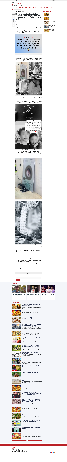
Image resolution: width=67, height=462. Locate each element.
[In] (13, 23)
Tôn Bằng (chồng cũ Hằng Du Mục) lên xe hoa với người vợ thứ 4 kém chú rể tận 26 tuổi (33, 295)
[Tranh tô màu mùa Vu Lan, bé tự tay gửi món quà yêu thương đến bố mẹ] (16, 354)
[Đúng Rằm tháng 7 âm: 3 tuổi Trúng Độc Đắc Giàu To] (16, 388)
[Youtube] (51, 452)
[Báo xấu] (13, 25)
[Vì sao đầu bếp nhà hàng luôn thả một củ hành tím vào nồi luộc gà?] (16, 368)
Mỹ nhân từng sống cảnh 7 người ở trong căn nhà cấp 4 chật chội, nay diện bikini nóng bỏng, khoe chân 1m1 (32, 360)
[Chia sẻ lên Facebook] (13, 19)
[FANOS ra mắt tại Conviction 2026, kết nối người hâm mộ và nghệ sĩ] (16, 429)
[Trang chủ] (13, 7)
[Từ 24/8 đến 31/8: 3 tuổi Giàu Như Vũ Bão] (16, 409)
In (37, 273)
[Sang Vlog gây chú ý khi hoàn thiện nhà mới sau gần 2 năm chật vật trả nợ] (19, 289)
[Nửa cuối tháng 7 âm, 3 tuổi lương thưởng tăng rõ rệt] (16, 436)
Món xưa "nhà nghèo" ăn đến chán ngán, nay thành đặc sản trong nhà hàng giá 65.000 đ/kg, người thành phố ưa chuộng (31, 400)
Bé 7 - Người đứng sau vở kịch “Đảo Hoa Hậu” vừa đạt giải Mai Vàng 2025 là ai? (48, 295)
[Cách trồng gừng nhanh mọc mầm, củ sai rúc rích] (16, 374)
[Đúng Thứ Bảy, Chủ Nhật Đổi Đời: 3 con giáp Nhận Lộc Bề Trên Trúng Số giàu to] (16, 423)
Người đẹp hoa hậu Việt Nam (16, 9)
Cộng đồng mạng (14, 292)
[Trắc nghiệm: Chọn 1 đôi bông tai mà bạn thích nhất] (16, 381)
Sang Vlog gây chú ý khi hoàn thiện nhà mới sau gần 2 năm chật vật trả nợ (19, 295)
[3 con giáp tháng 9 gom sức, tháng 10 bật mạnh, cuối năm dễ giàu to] (16, 306)
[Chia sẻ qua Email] (13, 21)
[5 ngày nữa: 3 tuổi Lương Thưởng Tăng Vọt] (16, 313)
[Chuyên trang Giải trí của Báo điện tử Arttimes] (17, 3)
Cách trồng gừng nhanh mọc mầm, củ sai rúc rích (32, 372)
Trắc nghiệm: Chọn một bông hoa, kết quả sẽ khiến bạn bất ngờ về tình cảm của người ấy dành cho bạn (32, 338)
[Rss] (54, 452)
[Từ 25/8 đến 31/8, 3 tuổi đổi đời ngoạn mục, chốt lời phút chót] (16, 333)
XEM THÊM (27, 440)
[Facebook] (50, 452)
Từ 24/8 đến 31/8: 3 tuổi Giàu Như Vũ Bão (30, 407)
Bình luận (13, 14)
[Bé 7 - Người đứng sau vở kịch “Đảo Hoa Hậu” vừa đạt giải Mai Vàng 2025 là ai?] (48, 289)
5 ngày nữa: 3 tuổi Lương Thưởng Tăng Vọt (30, 310)
